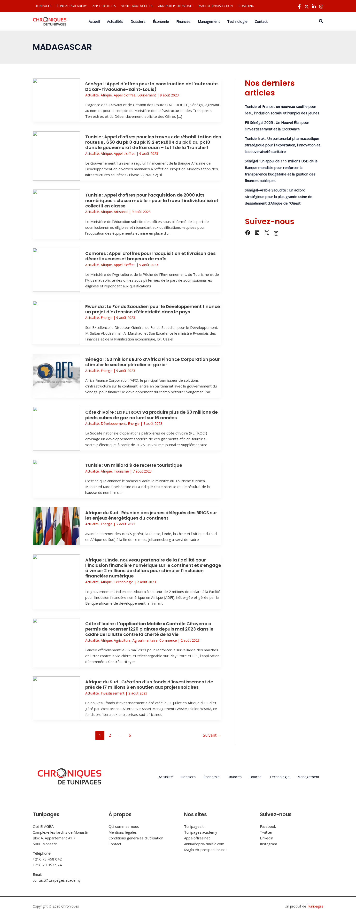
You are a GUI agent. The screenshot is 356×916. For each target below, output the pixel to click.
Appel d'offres (124, 95)
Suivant (212, 735)
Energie (106, 317)
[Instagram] (321, 6)
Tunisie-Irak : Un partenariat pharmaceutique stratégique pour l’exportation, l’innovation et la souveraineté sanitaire (282, 145)
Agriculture (122, 640)
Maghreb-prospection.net (205, 849)
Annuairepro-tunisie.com (204, 843)
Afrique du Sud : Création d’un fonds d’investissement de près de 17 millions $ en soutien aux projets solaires (149, 684)
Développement (113, 423)
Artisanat (121, 211)
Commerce (168, 640)
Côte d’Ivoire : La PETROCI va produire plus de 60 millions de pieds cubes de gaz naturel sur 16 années (151, 414)
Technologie (123, 582)
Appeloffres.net (197, 838)
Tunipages (315, 906)
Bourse (255, 776)
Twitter (266, 832)
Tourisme (121, 471)
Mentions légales (122, 832)
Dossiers (188, 776)
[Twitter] (306, 6)
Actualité (92, 95)
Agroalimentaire (144, 640)
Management (308, 776)
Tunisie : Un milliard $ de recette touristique (133, 465)
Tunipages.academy (200, 832)
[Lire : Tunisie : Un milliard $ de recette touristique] (56, 478)
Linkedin (266, 838)
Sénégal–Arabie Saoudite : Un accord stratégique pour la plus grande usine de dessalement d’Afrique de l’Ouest (278, 196)
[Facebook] (299, 6)
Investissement (112, 693)
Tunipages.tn (195, 826)
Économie (211, 776)
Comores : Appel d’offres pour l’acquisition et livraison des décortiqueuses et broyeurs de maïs (150, 256)
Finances (234, 776)
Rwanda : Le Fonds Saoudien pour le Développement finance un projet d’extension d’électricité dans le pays (152, 309)
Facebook (268, 826)
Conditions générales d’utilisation (135, 838)
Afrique (106, 95)
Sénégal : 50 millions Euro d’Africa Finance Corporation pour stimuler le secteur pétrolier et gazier (152, 362)
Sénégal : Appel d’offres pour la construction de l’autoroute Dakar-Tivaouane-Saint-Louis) (151, 86)
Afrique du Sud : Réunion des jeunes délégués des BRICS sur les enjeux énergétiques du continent (151, 515)
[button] (321, 21)
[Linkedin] (314, 6)
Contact (114, 843)
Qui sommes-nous (123, 826)
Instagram (268, 843)
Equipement (146, 95)
